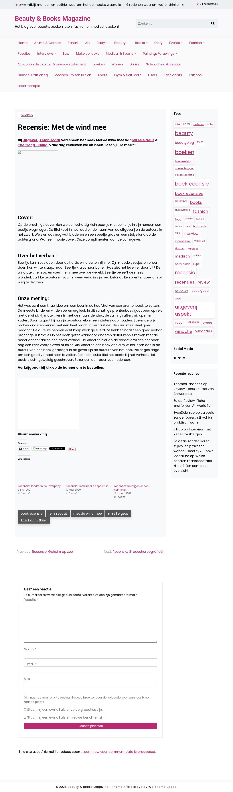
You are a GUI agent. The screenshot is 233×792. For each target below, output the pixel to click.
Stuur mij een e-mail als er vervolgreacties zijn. (64, 709)
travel (178, 298)
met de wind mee (87, 513)
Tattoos (195, 75)
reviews (181, 291)
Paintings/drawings (158, 53)
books (196, 202)
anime (186, 123)
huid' (178, 232)
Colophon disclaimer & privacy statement (52, 64)
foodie (200, 219)
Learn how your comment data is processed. (119, 751)
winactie (183, 331)
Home (22, 42)
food (178, 219)
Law (66, 53)
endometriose (182, 209)
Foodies (24, 53)
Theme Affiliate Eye (127, 787)
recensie (185, 272)
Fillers (152, 75)
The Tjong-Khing (34, 520)
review (204, 282)
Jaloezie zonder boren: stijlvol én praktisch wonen (193, 417)
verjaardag (194, 322)
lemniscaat (58, 513)
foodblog (189, 218)
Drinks (134, 64)
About (102, 75)
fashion (200, 211)
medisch (182, 256)
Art (87, 42)
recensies (184, 282)
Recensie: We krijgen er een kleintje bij (131, 487)
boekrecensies (189, 193)
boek (200, 141)
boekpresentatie (184, 174)
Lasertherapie (29, 85)
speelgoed (200, 290)
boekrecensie (31, 513)
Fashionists (173, 75)
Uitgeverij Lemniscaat (41, 140)
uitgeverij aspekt (186, 310)
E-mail (30, 664)
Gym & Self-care (127, 75)
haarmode (199, 226)
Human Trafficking (33, 75)
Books (140, 42)
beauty (184, 133)
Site (27, 678)
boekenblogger (184, 168)
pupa (196, 264)
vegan (179, 323)
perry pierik (182, 264)
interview (191, 233)
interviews (183, 241)
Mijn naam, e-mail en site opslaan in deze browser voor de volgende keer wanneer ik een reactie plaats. (87, 699)
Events (174, 42)
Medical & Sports (119, 53)
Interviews (45, 53)
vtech (207, 323)
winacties (203, 331)
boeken (99, 64)
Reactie (31, 599)
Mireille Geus (143, 140)
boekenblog (183, 161)
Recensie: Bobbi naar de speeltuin (87, 486)
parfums (197, 255)
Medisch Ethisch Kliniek (72, 75)
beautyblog (184, 142)
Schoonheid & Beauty (163, 64)
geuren (178, 226)
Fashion (195, 42)
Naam (30, 649)
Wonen (117, 64)
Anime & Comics (47, 42)
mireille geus (118, 513)
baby (210, 124)
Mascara (179, 248)
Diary (158, 42)
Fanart (73, 42)
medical (193, 249)
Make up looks (87, 53)
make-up (199, 241)
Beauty (120, 42)
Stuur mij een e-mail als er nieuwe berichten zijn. (66, 717)
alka (177, 124)
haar (187, 226)
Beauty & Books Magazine (52, 18)
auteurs (198, 124)
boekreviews (181, 201)
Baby (101, 42)
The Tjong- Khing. (33, 145)
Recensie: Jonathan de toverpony (39, 486)
